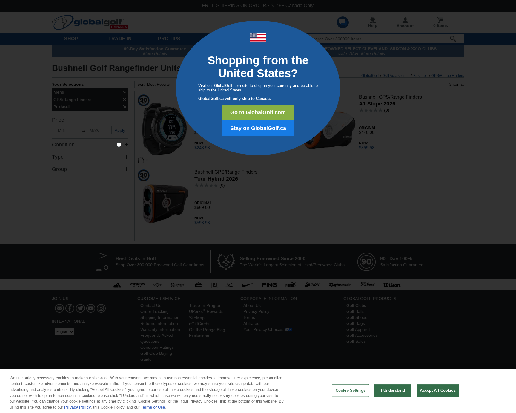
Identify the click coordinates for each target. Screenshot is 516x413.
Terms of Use (153, 407)
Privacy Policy (77, 407)
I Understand (393, 390)
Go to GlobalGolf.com (258, 112)
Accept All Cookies (437, 390)
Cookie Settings (351, 390)
